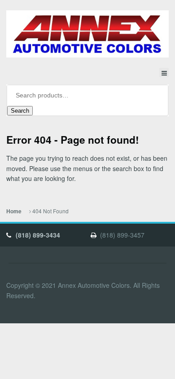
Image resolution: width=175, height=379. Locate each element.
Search (20, 110)
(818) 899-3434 (38, 234)
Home (14, 211)
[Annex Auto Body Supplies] (87, 34)
